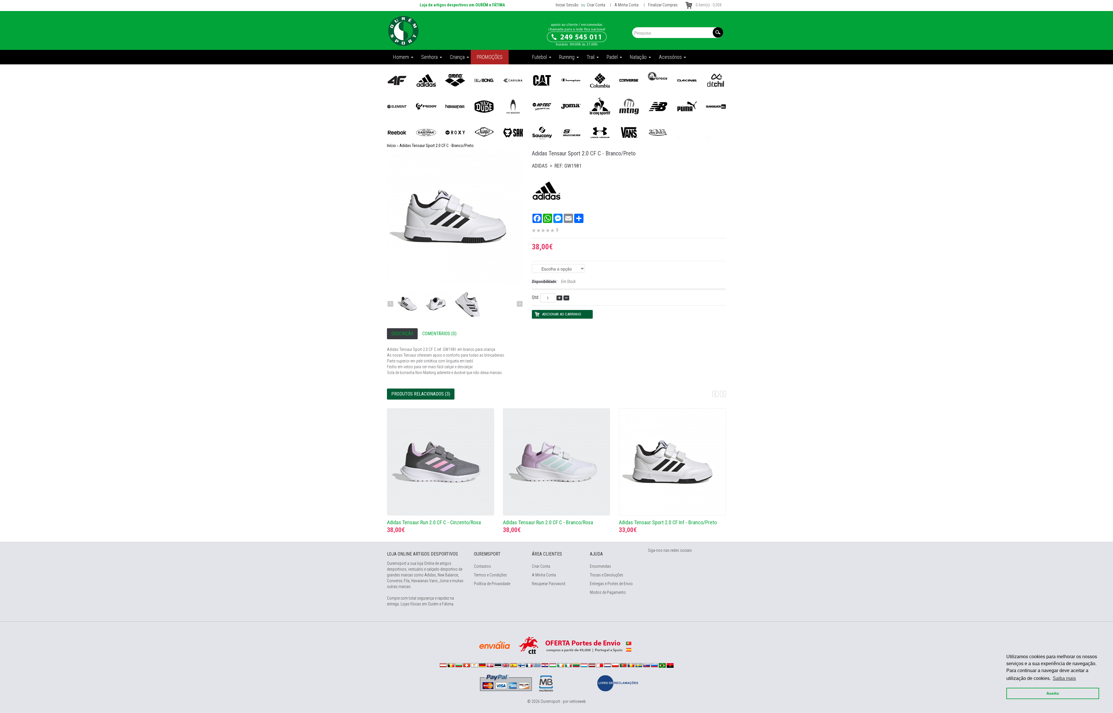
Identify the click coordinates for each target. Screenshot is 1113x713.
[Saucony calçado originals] (542, 132)
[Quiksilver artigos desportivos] (716, 106)
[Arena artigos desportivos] (455, 80)
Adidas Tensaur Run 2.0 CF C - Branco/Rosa (548, 522)
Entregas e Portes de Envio (611, 583)
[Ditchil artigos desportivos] (716, 80)
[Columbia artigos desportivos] (600, 80)
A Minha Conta (626, 5)
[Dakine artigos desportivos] (687, 80)
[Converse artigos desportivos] (629, 80)
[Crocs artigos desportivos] (658, 76)
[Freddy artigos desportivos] (426, 106)
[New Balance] (658, 106)
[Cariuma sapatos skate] (513, 80)
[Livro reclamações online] (617, 683)
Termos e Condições (490, 575)
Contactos (482, 566)
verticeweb (577, 701)
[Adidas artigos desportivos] (426, 80)
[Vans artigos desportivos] (629, 132)
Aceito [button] (1052, 693)
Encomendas (600, 566)
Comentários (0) (439, 333)
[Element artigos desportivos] (397, 106)
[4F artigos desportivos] (397, 80)
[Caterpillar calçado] (542, 80)
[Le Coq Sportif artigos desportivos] (600, 106)
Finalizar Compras (663, 5)
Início (391, 145)
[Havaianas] (455, 106)
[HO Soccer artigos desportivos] (513, 106)
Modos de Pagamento (608, 592)
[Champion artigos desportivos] (571, 80)
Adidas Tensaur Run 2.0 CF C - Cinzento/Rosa (434, 522)
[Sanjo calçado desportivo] (484, 132)
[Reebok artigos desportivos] (397, 132)
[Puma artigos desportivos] (687, 106)
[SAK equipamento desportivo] (513, 132)
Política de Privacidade (492, 583)
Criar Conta (595, 5)
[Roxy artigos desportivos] (455, 132)
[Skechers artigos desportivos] (571, 132)
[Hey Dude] (484, 106)
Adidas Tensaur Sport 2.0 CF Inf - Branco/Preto (668, 522)
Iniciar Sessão (567, 5)
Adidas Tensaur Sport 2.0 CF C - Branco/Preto (436, 145)
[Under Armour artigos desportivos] (600, 132)
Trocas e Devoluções (606, 575)
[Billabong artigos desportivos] (484, 80)
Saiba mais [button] (1064, 678)
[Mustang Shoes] (629, 106)
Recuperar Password (548, 583)
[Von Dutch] (658, 132)
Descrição (402, 333)
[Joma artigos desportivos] (571, 106)
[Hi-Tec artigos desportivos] (542, 106)
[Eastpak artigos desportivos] (426, 132)
